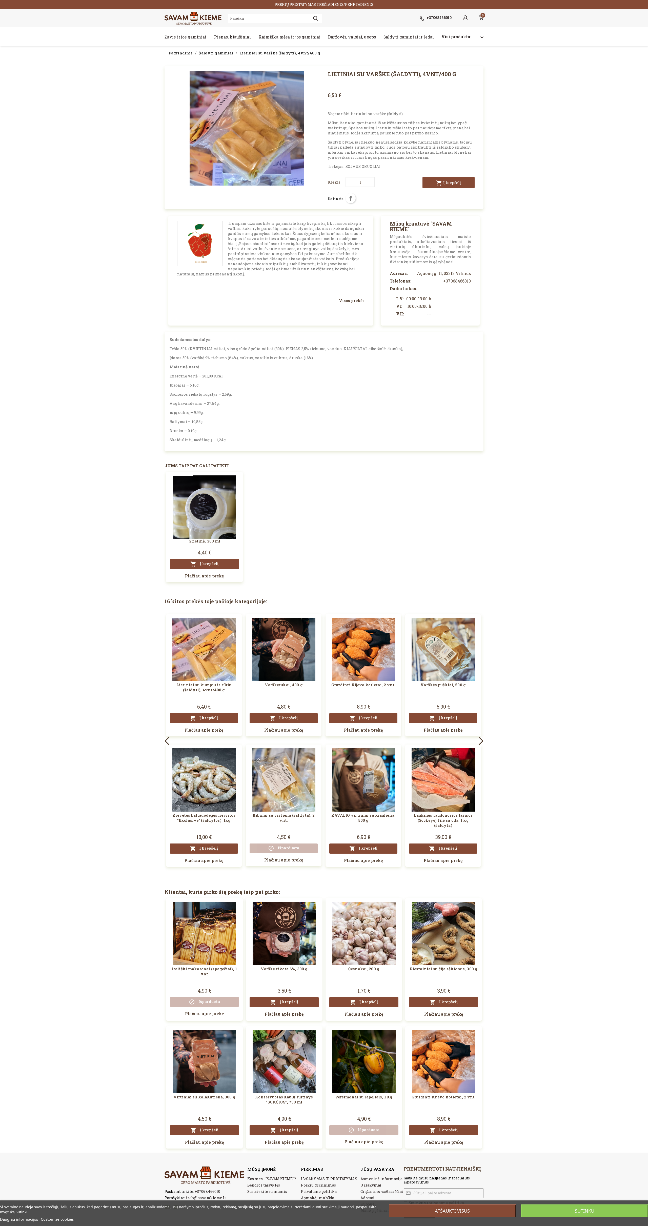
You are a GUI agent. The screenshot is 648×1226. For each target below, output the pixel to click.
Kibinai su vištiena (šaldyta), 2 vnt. (284, 818)
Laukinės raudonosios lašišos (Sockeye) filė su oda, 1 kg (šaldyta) (443, 820)
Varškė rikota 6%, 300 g (284, 968)
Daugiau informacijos (19, 1219)
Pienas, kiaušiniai (232, 36)
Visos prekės (351, 300)
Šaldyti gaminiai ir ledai (408, 36)
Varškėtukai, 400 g (284, 684)
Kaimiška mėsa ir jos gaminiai (289, 36)
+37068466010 (207, 1191)
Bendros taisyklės (263, 1185)
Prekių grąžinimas (318, 1185)
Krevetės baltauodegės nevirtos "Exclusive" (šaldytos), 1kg (204, 818)
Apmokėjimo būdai (318, 1197)
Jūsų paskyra (377, 1169)
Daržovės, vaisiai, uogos (352, 36)
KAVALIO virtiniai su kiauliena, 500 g (363, 818)
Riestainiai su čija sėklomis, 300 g (443, 968)
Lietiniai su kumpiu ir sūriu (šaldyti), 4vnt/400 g (203, 687)
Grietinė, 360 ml (204, 541)
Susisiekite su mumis (267, 1191)
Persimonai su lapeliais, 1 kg (363, 1096)
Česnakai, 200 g (363, 968)
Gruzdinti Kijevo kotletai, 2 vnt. (363, 684)
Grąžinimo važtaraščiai (381, 1191)
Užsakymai (370, 1185)
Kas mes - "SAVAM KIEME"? (271, 1178)
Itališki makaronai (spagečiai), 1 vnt (204, 971)
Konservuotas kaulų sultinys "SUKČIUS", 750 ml (284, 1099)
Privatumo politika (319, 1191)
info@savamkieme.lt (206, 1197)
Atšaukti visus (452, 1211)
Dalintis (351, 198)
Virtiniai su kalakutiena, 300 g (204, 1096)
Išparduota (283, 848)
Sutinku (584, 1211)
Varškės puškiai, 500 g (443, 684)
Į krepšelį (448, 183)
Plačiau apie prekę (204, 575)
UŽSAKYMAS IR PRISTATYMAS (329, 1178)
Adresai (367, 1197)
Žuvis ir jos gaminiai (186, 36)
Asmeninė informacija (381, 1178)
